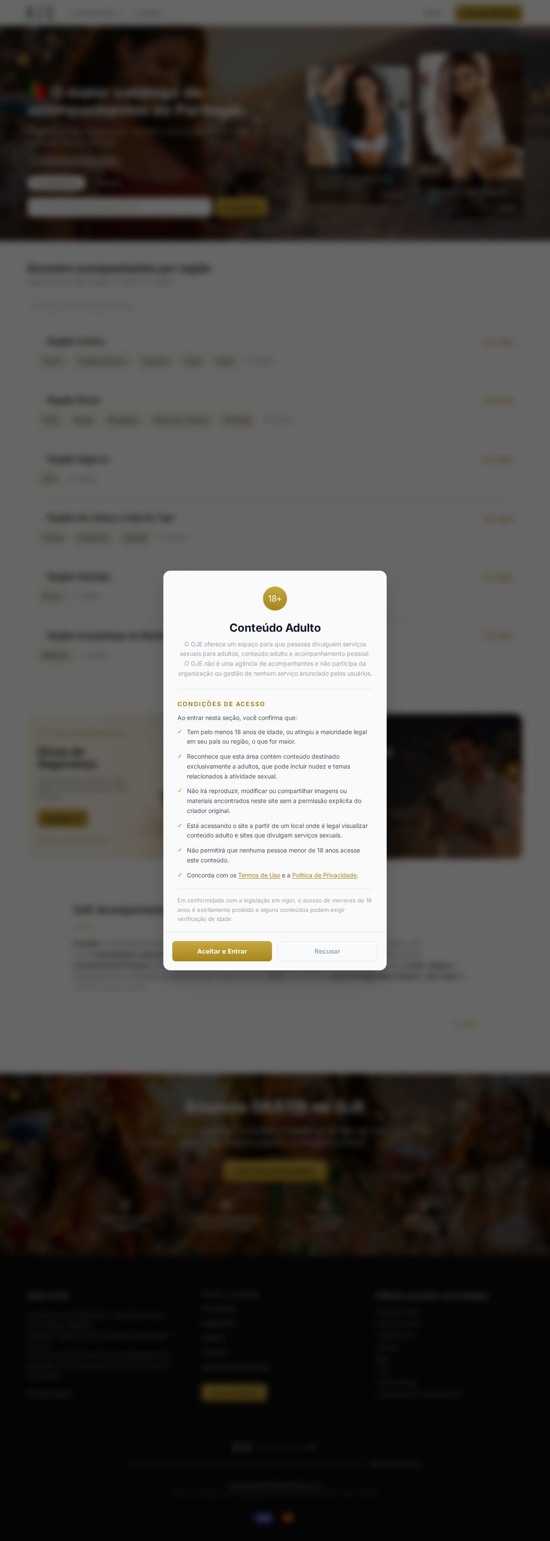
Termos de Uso (259, 875)
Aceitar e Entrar (222, 951)
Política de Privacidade (324, 875)
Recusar (327, 951)
